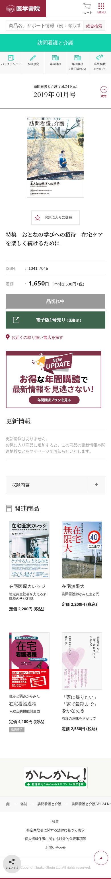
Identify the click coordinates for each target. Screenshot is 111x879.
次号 (104, 96)
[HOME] (8, 804)
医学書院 (23, 8)
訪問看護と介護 (49, 804)
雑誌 (23, 804)
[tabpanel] (55, 157)
